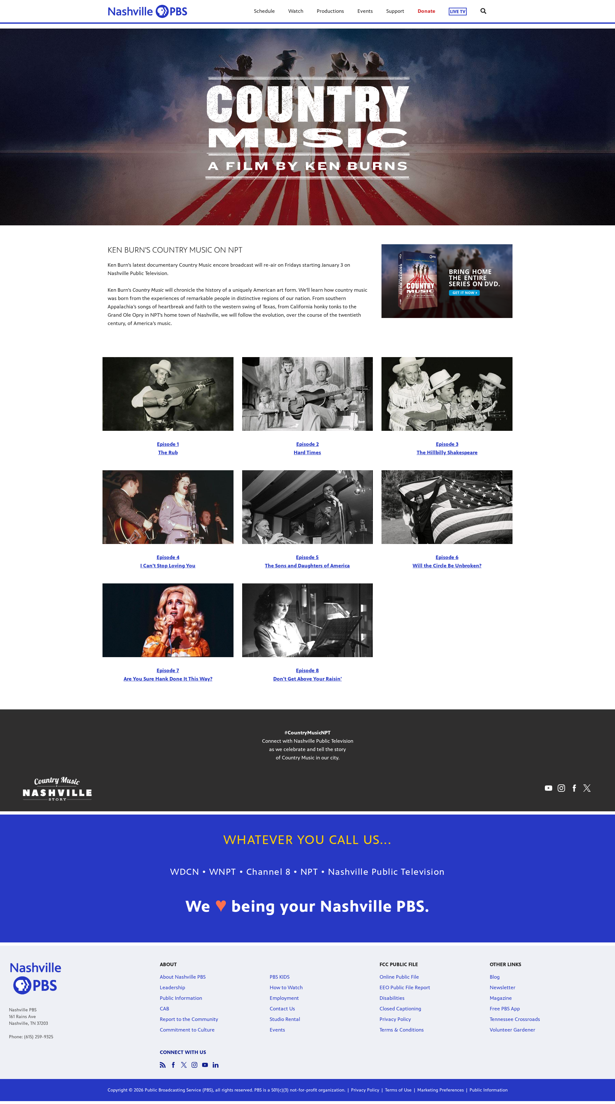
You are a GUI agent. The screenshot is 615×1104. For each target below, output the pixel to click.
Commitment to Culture (187, 1030)
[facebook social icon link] (175, 1068)
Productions (330, 11)
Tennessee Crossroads (515, 1019)
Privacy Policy (395, 1019)
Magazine (501, 998)
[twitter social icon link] (186, 1068)
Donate (426, 11)
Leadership (172, 987)
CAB (164, 1009)
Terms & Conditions (402, 1030)
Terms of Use (398, 1090)
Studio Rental (285, 1019)
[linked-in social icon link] (218, 1068)
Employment (284, 998)
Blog (495, 977)
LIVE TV (457, 11)
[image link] (446, 281)
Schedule (264, 11)
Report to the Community (189, 1019)
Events (365, 11)
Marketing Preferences (440, 1090)
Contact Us (282, 1009)
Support (395, 11)
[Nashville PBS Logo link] (147, 11)
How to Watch (286, 987)
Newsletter (502, 987)
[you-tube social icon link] (207, 1068)
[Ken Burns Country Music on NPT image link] (168, 394)
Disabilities (392, 998)
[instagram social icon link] (197, 1068)
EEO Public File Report (405, 987)
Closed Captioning (400, 1009)
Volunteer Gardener (512, 1030)
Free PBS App (505, 1009)
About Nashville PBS (183, 977)
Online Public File (399, 977)
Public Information (181, 998)
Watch (295, 11)
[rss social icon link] (165, 1068)
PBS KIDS (280, 977)
